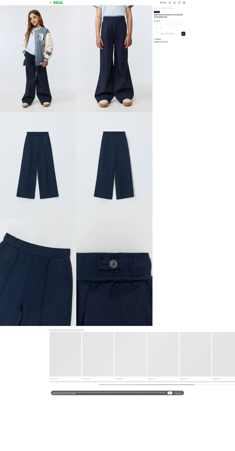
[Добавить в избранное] (183, 34)
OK (170, 393)
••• (159, 8)
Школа (157, 12)
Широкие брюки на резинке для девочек (168, 16)
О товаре (157, 39)
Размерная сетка (161, 42)
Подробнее (178, 393)
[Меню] (51, 2)
